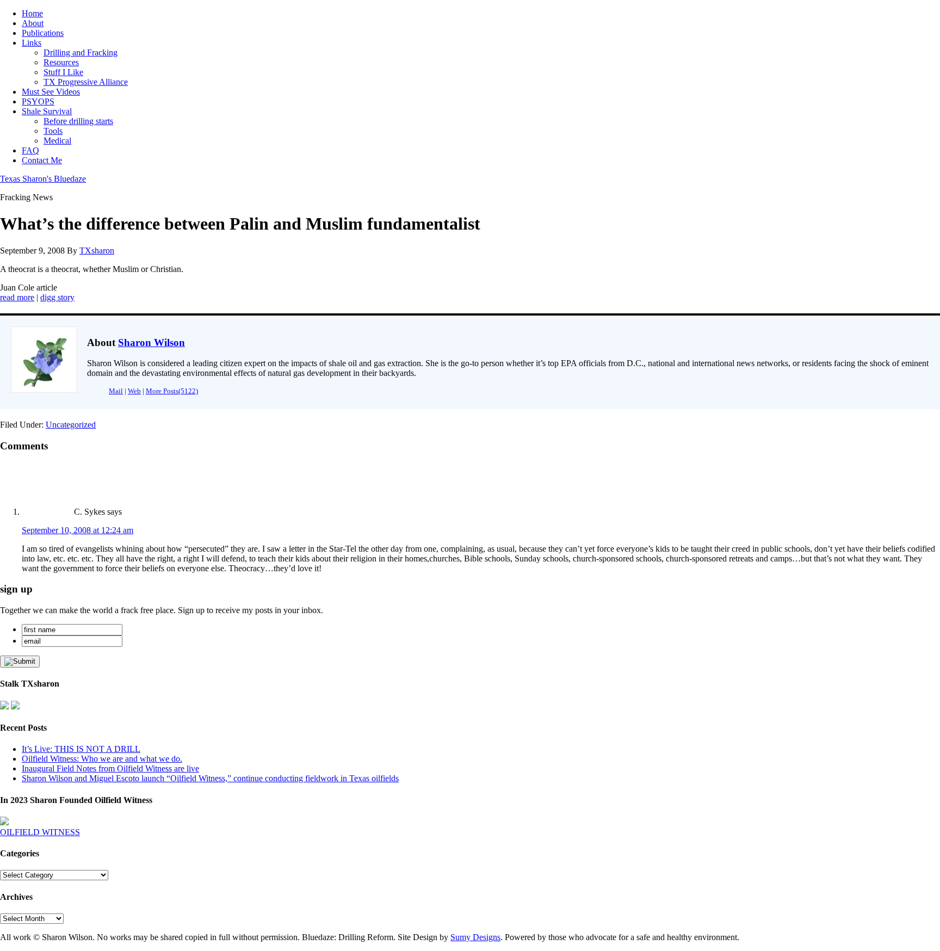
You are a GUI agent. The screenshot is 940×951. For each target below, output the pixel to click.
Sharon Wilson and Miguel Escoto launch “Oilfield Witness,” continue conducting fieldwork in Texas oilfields (210, 778)
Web (134, 391)
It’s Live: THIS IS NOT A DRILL (81, 749)
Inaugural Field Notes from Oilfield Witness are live (110, 768)
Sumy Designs (475, 937)
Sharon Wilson (151, 342)
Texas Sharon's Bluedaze (43, 178)
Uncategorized (71, 424)
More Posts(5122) (172, 391)
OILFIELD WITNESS (40, 832)
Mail (116, 391)
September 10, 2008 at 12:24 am (77, 530)
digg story (57, 297)
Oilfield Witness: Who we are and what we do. (102, 758)
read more (17, 297)
